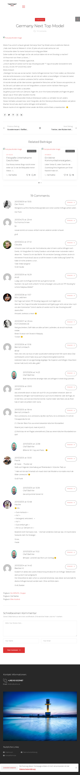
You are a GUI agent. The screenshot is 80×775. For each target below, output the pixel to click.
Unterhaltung (40, 19)
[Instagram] (17, 115)
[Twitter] (9, 115)
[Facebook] (4, 115)
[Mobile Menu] (23, 6)
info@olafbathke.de (13, 684)
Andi (17, 277)
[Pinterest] (13, 115)
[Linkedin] (21, 115)
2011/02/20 (9, 155)
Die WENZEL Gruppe (18, 593)
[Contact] (5, 680)
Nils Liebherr (21, 297)
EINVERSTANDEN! (9, 768)
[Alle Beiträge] (40, 128)
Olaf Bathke (12, 175)
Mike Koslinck (15, 599)
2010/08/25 (48, 155)
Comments (41, 31)
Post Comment (12, 650)
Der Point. (19, 204)
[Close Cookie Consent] (76, 768)
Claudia (18, 245)
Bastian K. (19, 568)
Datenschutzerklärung (27, 769)
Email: (5, 684)
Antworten (70, 202)
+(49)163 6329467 (15, 680)
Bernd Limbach (22, 347)
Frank (17, 460)
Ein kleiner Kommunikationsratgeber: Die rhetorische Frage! (58, 160)
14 (73, 175)
